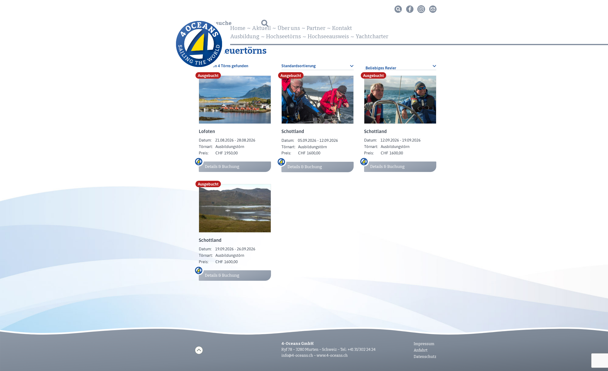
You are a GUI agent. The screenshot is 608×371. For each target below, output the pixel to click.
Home (237, 28)
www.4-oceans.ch (332, 355)
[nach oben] (199, 350)
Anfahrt (421, 350)
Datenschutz (425, 356)
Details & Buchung (222, 166)
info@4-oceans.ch (297, 355)
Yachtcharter (372, 36)
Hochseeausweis (328, 36)
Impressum (424, 344)
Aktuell (261, 28)
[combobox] (400, 65)
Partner (316, 28)
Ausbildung (244, 36)
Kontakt (342, 28)
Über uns (288, 28)
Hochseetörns (283, 36)
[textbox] (400, 67)
